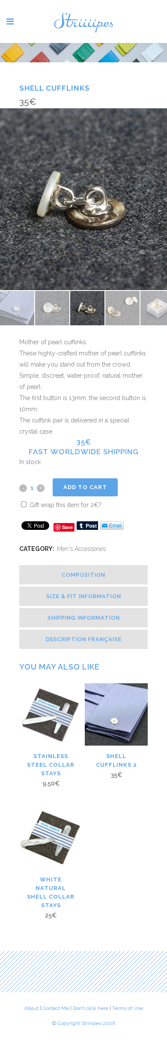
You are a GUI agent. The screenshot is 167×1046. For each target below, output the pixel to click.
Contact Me (55, 1008)
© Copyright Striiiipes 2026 (83, 1023)
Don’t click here (91, 1008)
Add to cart (85, 487)
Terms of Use (127, 1008)
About (31, 1008)
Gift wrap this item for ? (64, 505)
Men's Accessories (81, 548)
